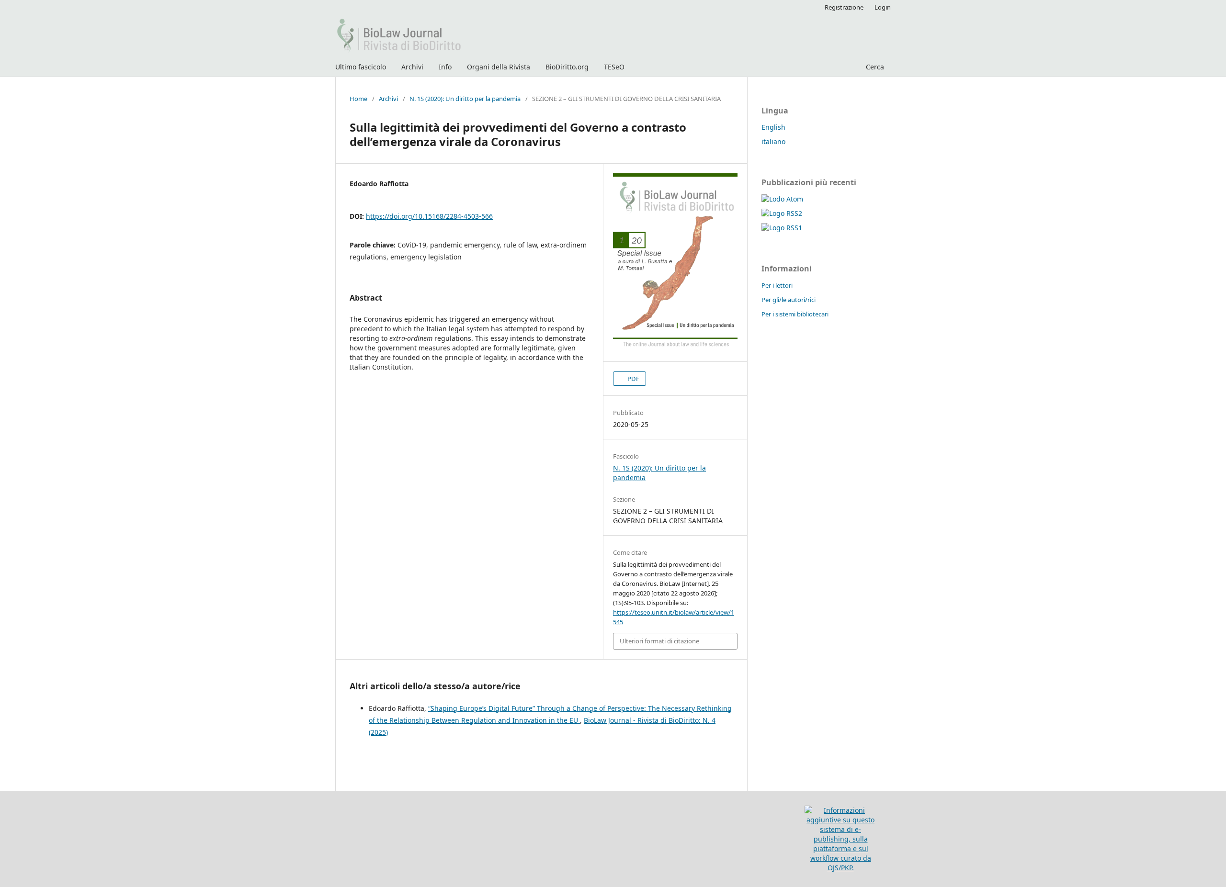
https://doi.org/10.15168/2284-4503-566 (429, 216)
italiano (773, 141)
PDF (632, 378)
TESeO (614, 66)
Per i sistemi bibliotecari (795, 314)
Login (882, 7)
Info (445, 66)
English (773, 127)
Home (358, 98)
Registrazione (844, 7)
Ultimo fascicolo (360, 66)
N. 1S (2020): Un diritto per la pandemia (465, 98)
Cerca (874, 66)
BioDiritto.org (567, 66)
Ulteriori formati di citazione (659, 641)
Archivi (412, 66)
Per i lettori (777, 285)
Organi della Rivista (498, 66)
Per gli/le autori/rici (788, 299)
